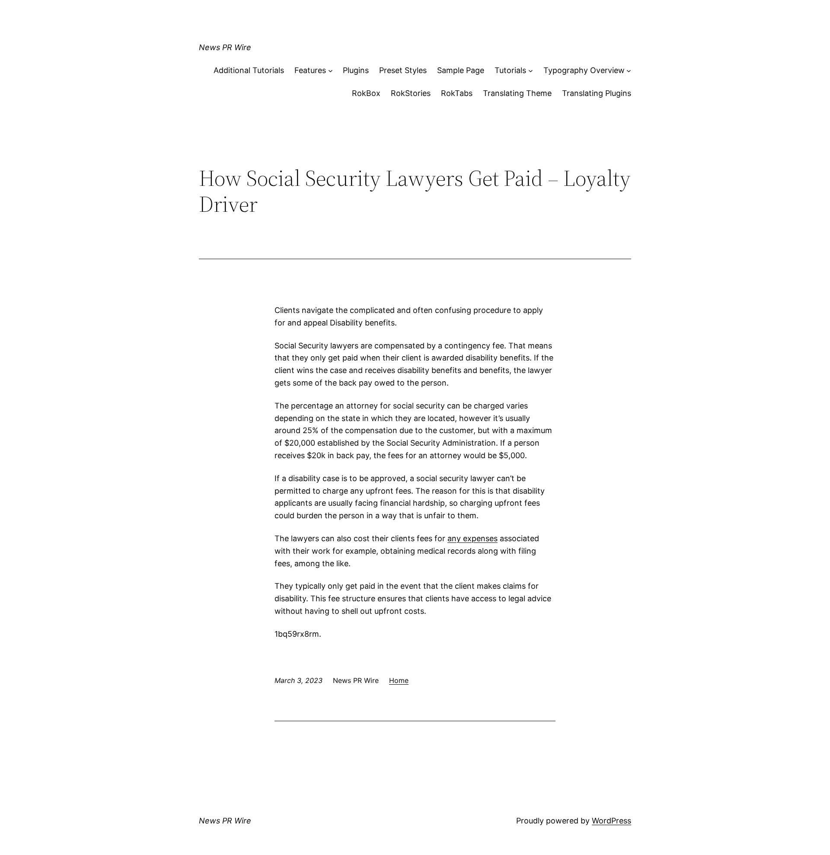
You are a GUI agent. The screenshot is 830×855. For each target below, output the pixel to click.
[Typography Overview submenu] (628, 70)
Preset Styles (403, 70)
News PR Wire (225, 47)
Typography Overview (584, 70)
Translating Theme (517, 93)
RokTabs (456, 93)
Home (399, 680)
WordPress (611, 820)
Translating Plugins (596, 93)
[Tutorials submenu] (530, 70)
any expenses (472, 538)
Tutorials (510, 70)
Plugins (356, 70)
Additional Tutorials (249, 70)
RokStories (411, 93)
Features (310, 70)
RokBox (366, 93)
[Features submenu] (330, 70)
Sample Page (460, 70)
